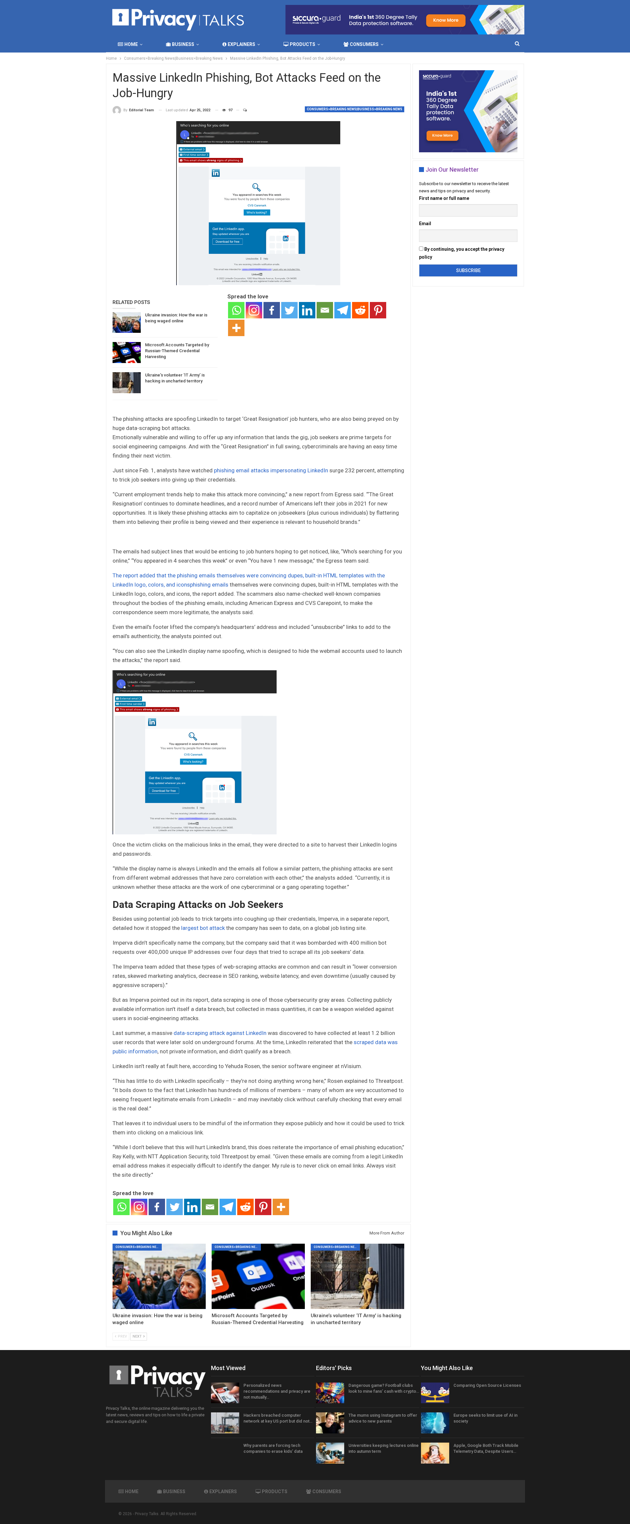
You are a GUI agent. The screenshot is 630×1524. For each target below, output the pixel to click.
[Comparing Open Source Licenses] (435, 1393)
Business (183, 44)
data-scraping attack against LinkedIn (220, 1033)
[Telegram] (342, 310)
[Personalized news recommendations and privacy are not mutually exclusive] (225, 1393)
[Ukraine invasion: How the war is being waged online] (127, 322)
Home (131, 44)
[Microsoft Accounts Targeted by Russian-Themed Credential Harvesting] (127, 352)
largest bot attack (203, 928)
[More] (236, 328)
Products (302, 44)
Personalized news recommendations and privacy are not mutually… (276, 1391)
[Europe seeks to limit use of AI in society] (435, 1422)
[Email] (325, 310)
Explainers (241, 44)
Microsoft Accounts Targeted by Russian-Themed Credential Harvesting (177, 350)
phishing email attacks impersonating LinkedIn (271, 470)
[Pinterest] (378, 310)
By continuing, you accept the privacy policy (461, 253)
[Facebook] (271, 310)
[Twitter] (289, 310)
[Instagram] (254, 310)
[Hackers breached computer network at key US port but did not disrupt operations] (225, 1422)
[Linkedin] (307, 310)
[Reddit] (360, 310)
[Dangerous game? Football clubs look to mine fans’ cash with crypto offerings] (330, 1393)
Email (425, 223)
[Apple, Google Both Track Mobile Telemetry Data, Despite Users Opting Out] (435, 1453)
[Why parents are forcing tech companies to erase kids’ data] (225, 1453)
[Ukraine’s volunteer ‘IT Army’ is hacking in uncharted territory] (127, 382)
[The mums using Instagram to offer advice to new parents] (330, 1422)
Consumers (364, 44)
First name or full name (444, 198)
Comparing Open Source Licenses (487, 1385)
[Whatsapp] (236, 310)
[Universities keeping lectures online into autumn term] (330, 1453)
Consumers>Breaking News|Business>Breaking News (354, 109)
